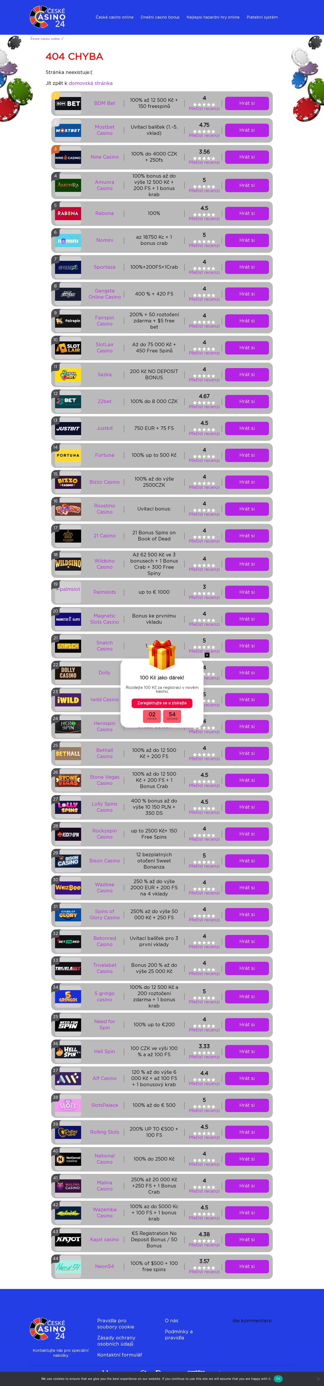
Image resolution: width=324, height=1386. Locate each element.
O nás (171, 1321)
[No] (318, 1378)
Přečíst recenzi (204, 109)
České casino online (115, 17)
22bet (104, 401)
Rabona (104, 213)
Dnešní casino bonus (160, 17)
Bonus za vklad (155, 29)
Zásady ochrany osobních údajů (116, 1341)
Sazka (104, 375)
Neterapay (257, 29)
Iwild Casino (105, 700)
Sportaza (105, 267)
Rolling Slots (104, 1132)
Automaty (196, 29)
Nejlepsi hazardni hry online (213, 17)
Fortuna (104, 455)
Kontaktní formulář (119, 1355)
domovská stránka (91, 83)
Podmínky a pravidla (179, 1335)
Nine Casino (105, 157)
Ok (278, 1379)
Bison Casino (104, 861)
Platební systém (262, 17)
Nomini (104, 240)
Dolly (105, 673)
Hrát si (247, 103)
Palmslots (104, 592)
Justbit (105, 428)
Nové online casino (114, 29)
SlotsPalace (104, 1105)
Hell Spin (104, 1052)
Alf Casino (105, 1078)
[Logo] (49, 17)
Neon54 (104, 1266)
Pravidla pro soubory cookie (115, 1324)
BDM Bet (104, 103)
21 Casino (105, 536)
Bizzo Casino (104, 482)
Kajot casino (104, 1240)
